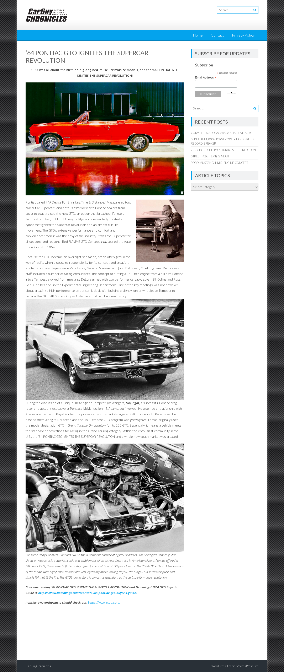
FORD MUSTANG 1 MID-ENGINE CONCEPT (219, 163)
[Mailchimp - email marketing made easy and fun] (231, 93)
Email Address (205, 78)
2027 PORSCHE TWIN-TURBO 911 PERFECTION (223, 150)
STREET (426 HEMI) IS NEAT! (210, 156)
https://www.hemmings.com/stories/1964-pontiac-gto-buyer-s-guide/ (87, 593)
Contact (217, 35)
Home (198, 35)
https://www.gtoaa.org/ (104, 602)
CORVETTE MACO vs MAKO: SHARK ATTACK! (221, 133)
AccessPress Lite (247, 666)
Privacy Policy (243, 35)
